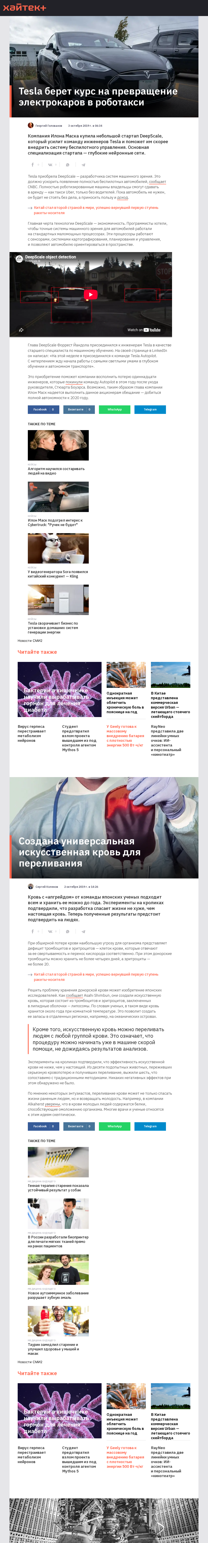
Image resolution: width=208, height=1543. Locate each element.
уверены (52, 1104)
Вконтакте (79, 409)
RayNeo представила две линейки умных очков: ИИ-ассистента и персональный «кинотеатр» (167, 740)
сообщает (157, 181)
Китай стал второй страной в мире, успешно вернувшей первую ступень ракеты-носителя (96, 210)
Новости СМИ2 (30, 641)
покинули (74, 381)
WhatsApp (115, 409)
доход (122, 197)
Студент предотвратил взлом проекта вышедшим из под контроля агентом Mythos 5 (79, 738)
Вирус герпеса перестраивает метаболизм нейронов (32, 733)
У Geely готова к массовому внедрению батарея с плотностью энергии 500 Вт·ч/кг (125, 735)
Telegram (150, 409)
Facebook (44, 409)
